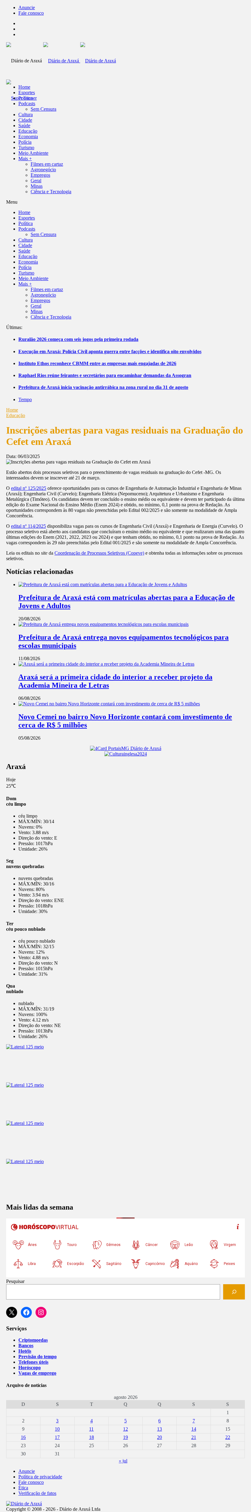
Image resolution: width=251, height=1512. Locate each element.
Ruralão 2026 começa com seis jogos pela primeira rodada (78, 339)
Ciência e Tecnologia (51, 191)
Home (12, 409)
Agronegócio (43, 169)
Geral (36, 180)
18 (91, 1437)
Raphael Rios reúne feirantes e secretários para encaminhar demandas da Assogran (104, 375)
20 (159, 1437)
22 (227, 1437)
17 (57, 1437)
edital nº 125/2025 (28, 488)
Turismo (26, 147)
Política (25, 98)
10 (57, 1429)
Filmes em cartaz (47, 164)
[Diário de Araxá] (79, 60)
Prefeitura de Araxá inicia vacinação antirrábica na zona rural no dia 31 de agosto (103, 387)
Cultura (25, 114)
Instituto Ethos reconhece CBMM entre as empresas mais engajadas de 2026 (97, 363)
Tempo (25, 399)
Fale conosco (31, 13)
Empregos (40, 175)
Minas (37, 186)
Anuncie (26, 7)
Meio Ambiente (33, 153)
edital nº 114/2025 (28, 526)
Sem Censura (43, 109)
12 (125, 1429)
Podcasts (26, 103)
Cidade (25, 120)
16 (23, 1437)
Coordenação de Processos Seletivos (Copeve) (99, 553)
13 (159, 1429)
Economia (28, 136)
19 (125, 1437)
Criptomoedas (33, 1340)
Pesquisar (15, 1281)
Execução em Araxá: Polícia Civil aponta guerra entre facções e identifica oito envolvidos (109, 351)
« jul (123, 1460)
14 (193, 1429)
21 (193, 1437)
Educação (27, 131)
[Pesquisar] (234, 1291)
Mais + (25, 158)
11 (91, 1429)
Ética (23, 1487)
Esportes (26, 92)
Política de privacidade (40, 1476)
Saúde (24, 125)
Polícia (25, 142)
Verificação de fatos (37, 1493)
